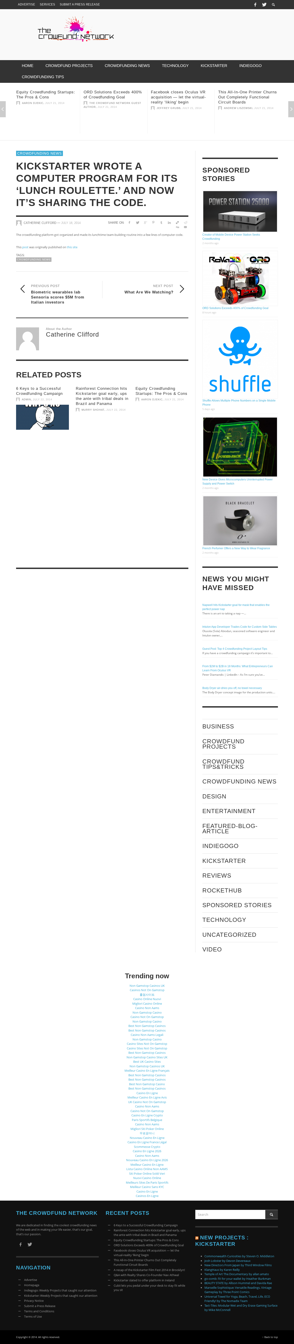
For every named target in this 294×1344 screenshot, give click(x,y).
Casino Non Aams (147, 1008)
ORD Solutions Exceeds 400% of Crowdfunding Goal (235, 308)
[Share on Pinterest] (153, 222)
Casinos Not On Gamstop (147, 990)
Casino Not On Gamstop (147, 1017)
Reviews (216, 875)
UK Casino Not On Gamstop (147, 1102)
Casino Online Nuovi (147, 999)
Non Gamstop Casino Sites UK (147, 1057)
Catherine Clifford (40, 223)
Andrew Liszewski (171, 108)
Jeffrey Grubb (101, 108)
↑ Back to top (270, 1337)
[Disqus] (102, 499)
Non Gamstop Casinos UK (147, 986)
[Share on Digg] (177, 227)
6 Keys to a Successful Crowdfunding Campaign (146, 1225)
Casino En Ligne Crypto (147, 1115)
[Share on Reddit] (185, 222)
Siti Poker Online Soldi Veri (147, 1173)
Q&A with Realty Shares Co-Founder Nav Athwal (146, 1275)
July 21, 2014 (40, 107)
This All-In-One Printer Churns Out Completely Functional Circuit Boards (180, 97)
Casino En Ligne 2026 (147, 1151)
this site (72, 247)
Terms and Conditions (39, 1311)
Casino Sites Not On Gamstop (147, 1044)
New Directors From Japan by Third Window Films (238, 1265)
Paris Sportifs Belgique (147, 1120)
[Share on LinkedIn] (169, 222)
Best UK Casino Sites (147, 1062)
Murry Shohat (93, 409)
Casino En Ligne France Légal (147, 1142)
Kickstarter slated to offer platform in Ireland (144, 1280)
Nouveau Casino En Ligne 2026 (147, 1160)
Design (214, 796)
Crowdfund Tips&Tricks (223, 764)
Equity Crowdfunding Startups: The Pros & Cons (146, 1240)
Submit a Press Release (39, 1306)
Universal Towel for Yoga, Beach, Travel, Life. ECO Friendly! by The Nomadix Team (237, 1298)
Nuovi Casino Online (147, 1178)
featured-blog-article (230, 829)
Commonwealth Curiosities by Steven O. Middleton (239, 1256)
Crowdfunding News (39, 153)
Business (218, 726)
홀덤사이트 (147, 995)
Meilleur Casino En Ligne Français (147, 1070)
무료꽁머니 (147, 1133)
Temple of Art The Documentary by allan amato (236, 1274)
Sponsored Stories (237, 905)
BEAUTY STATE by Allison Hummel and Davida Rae (238, 1283)
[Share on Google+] (145, 222)
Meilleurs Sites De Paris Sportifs (147, 1182)
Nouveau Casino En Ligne (147, 1138)
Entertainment (229, 811)
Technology (224, 919)
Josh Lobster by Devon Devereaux (227, 1261)
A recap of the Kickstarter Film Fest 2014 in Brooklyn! (149, 1270)
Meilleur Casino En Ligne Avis (147, 1097)
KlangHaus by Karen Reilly (222, 1270)
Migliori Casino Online (147, 1003)
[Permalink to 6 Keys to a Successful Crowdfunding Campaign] (42, 417)
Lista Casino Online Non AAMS (147, 1169)
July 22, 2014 (42, 399)
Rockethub (222, 890)
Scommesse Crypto (147, 1147)
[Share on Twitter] (137, 222)
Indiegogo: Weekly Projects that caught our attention (60, 1290)
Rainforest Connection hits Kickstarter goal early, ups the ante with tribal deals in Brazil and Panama (150, 1232)
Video (212, 949)
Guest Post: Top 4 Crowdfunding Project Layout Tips (234, 648)
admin (26, 399)
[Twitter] (264, 4)
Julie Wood (233, 103)
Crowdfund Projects (223, 744)
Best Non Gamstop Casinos (147, 1026)
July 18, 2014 (71, 223)
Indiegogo (220, 845)
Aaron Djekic (152, 399)
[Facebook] (255, 4)
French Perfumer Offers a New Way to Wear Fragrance (236, 548)
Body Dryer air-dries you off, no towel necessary (232, 688)
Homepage (31, 1285)
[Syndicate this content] (196, 1238)
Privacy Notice (34, 1301)
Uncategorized (229, 934)
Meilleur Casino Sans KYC (147, 1187)
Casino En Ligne (147, 1093)
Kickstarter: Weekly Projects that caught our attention (60, 1296)
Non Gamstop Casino (147, 1012)
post (25, 247)
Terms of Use (33, 1316)
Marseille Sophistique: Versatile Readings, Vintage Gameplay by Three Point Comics (237, 1289)
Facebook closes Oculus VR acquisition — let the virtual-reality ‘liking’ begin (111, 97)
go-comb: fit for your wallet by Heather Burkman (237, 1279)
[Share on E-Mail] (185, 227)
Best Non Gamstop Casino (147, 1084)
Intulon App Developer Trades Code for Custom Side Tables (239, 626)
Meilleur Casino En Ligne (147, 1165)
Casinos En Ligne (147, 1196)
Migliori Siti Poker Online (147, 1129)
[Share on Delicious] (177, 222)
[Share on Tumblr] (161, 222)
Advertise (30, 1280)
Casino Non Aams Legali (147, 1035)
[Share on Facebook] (129, 222)
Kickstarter (224, 860)
